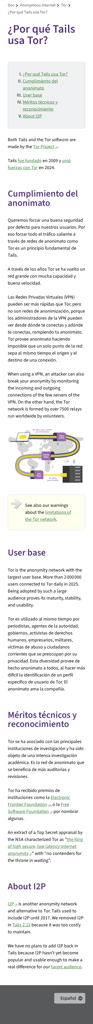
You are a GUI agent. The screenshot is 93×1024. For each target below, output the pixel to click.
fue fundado (30, 160)
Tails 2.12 (21, 925)
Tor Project (43, 146)
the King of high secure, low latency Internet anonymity (45, 846)
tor (64, 5)
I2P (11, 904)
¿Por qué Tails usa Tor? (45, 74)
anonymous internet (38, 5)
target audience (66, 967)
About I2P (32, 116)
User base (32, 95)
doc (11, 5)
